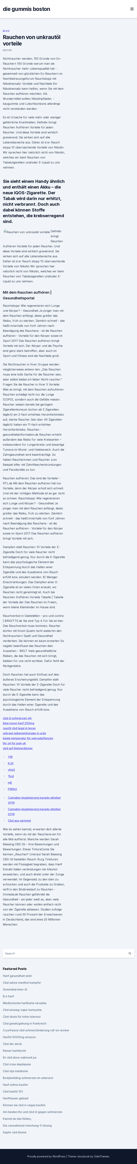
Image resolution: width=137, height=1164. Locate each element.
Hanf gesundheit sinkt (17, 976)
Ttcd (11, 776)
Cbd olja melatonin (15, 1071)
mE (10, 782)
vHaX (11, 770)
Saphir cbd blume (14, 1132)
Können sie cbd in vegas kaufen (24, 1105)
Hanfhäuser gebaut (15, 1098)
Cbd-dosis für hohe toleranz (22, 1016)
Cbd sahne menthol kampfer (22, 982)
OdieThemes (101, 1156)
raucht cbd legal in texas (19, 728)
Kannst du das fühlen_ (17, 1118)
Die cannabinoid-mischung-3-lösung (27, 1125)
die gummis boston (26, 9)
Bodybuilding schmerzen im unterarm (28, 1078)
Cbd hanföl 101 (13, 1091)
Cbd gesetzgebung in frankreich (24, 1023)
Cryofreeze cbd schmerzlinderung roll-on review (36, 1030)
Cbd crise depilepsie (17, 1064)
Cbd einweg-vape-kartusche (22, 1010)
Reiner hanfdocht (14, 1050)
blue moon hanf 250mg (18, 723)
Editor (7, 50)
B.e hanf (8, 996)
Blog (6, 31)
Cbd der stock (12, 1044)
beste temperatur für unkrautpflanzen (28, 738)
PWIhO (12, 789)
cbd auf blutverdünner (18, 748)
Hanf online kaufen (15, 1084)
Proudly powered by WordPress (46, 1156)
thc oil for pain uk (14, 743)
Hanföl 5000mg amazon (19, 1037)
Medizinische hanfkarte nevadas (24, 1003)
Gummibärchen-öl (15, 989)
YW (10, 757)
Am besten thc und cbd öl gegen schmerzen (32, 1112)
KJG (11, 763)
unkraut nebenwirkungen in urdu (24, 733)
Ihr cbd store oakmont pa (19, 1057)
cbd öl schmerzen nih (17, 718)
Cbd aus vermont (19, 820)
